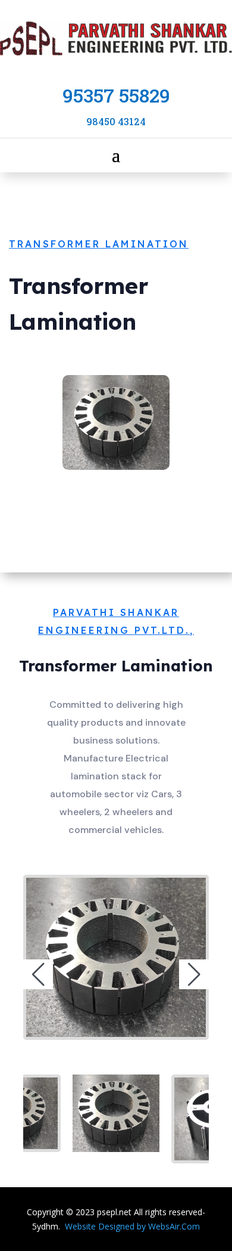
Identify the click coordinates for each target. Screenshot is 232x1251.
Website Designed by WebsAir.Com (132, 1226)
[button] (38, 974)
